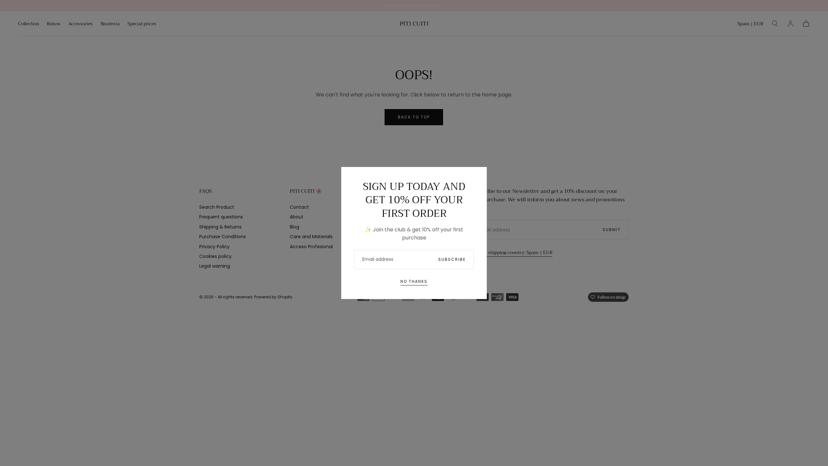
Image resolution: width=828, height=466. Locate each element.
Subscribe (452, 259)
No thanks (414, 281)
